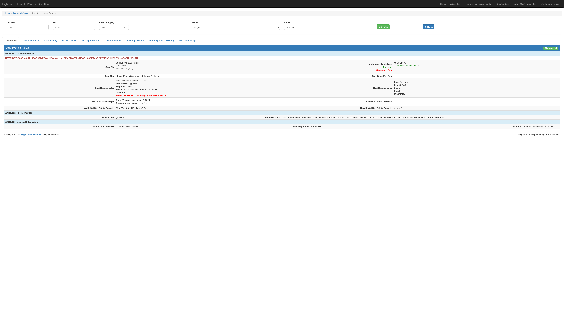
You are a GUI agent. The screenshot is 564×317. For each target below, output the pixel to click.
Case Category (106, 22)
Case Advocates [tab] (113, 40)
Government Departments (478, 3)
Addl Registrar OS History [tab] (161, 40)
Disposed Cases (20, 13)
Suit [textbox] (113, 27)
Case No (11, 22)
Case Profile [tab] (11, 40)
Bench (195, 22)
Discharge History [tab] (135, 40)
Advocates (455, 3)
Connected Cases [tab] (30, 40)
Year (55, 22)
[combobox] (114, 27)
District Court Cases (550, 3)
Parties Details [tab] (69, 40)
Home (443, 3)
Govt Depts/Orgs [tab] (187, 40)
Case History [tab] (50, 40)
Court (287, 22)
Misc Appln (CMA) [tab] (91, 40)
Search (384, 26)
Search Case (503, 3)
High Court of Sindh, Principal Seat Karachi (27, 4)
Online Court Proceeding (525, 3)
